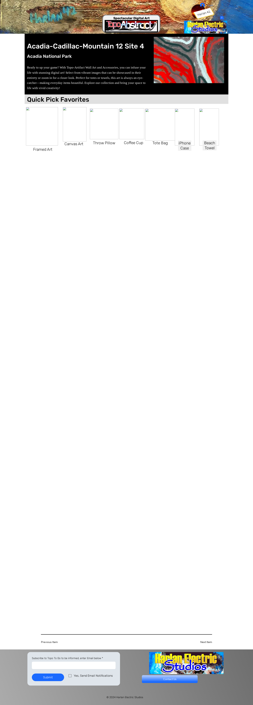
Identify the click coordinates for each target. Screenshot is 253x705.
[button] (222, 16)
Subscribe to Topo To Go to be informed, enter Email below (67, 658)
